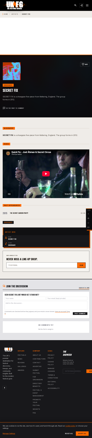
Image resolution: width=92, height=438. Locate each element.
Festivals (22, 355)
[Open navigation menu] (87, 5)
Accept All (82, 433)
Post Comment (80, 313)
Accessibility (54, 388)
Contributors (39, 359)
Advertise (37, 366)
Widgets (36, 409)
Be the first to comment (13, 108)
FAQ (34, 413)
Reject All (69, 433)
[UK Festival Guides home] (8, 350)
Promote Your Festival (37, 402)
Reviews (21, 362)
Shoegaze (8, 85)
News (20, 359)
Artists (15, 14)
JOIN (81, 265)
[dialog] (46, 430)
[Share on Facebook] (88, 218)
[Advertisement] (46, 37)
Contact (37, 362)
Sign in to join (84, 288)
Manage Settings (9, 433)
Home (6, 14)
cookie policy (70, 426)
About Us (37, 355)
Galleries (22, 366)
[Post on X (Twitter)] (88, 214)
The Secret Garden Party (19, 213)
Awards (21, 370)
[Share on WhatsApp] (88, 223)
